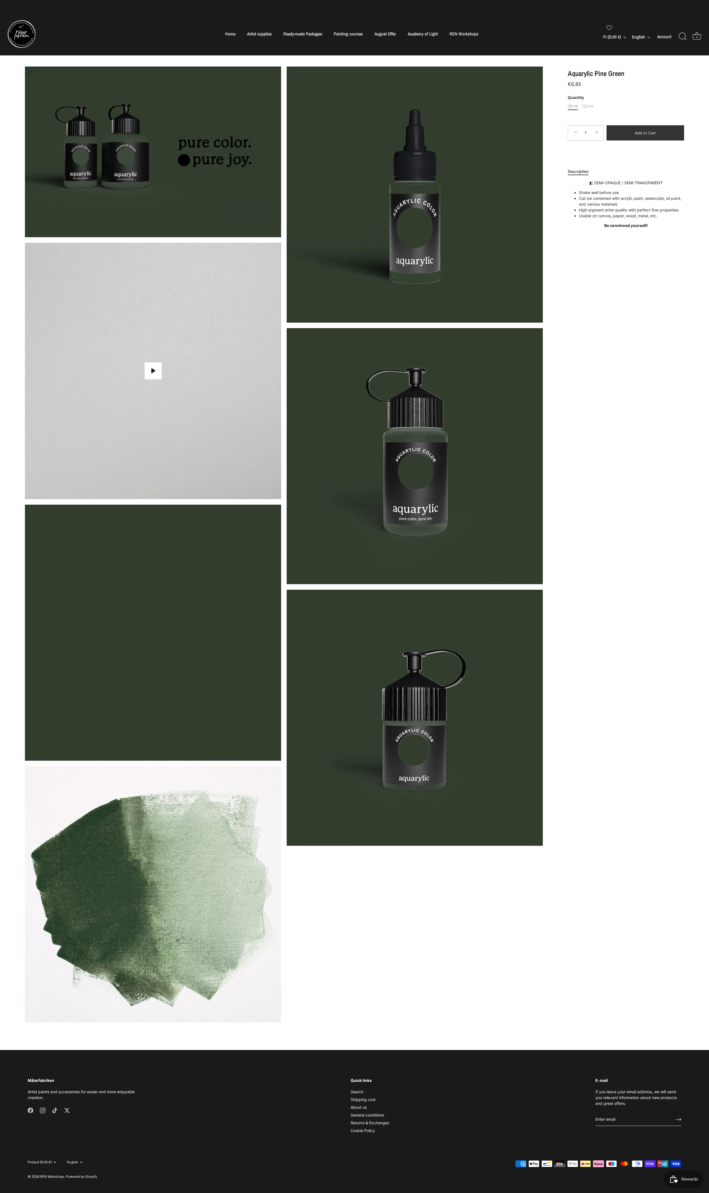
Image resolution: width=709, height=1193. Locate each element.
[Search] (683, 36)
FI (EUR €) (612, 37)
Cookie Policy (363, 1130)
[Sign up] (678, 1119)
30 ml (573, 106)
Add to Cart (645, 133)
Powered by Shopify (81, 1176)
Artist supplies (259, 34)
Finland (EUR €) (40, 1162)
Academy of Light (423, 34)
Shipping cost (363, 1099)
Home (230, 34)
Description (578, 171)
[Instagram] (42, 1110)
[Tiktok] (55, 1110)
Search (357, 1091)
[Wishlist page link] (609, 27)
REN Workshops (463, 34)
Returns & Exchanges (370, 1122)
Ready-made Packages (302, 34)
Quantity (576, 98)
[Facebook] (30, 1110)
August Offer (385, 34)
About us (359, 1107)
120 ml (588, 106)
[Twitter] (67, 1110)
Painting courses (348, 34)
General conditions (367, 1115)
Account (664, 37)
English (638, 37)
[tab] (581, 171)
